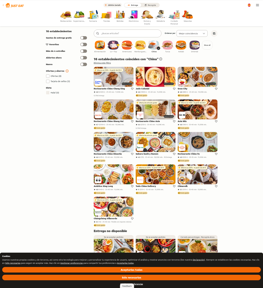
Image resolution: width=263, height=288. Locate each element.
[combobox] (130, 33)
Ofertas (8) (56, 76)
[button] (13, 5)
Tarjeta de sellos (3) (60, 81)
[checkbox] (100, 47)
